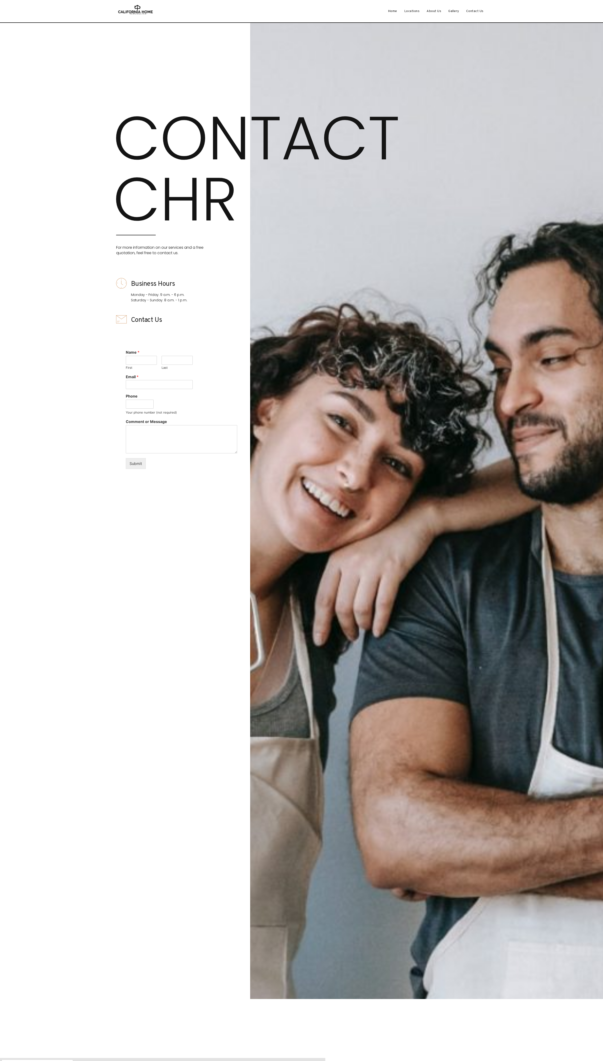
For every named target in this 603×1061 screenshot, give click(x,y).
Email (132, 376)
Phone (132, 396)
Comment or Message (146, 421)
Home (392, 11)
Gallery (453, 11)
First (129, 367)
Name (132, 352)
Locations (412, 11)
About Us (434, 11)
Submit (136, 463)
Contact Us (475, 11)
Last (165, 367)
